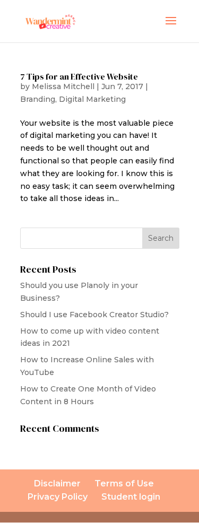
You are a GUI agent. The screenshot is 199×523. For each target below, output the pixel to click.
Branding (37, 99)
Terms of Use (124, 483)
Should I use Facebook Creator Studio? (94, 314)
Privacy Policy (58, 497)
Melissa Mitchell (63, 86)
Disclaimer (57, 483)
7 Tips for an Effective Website (79, 76)
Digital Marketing (92, 99)
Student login (130, 497)
